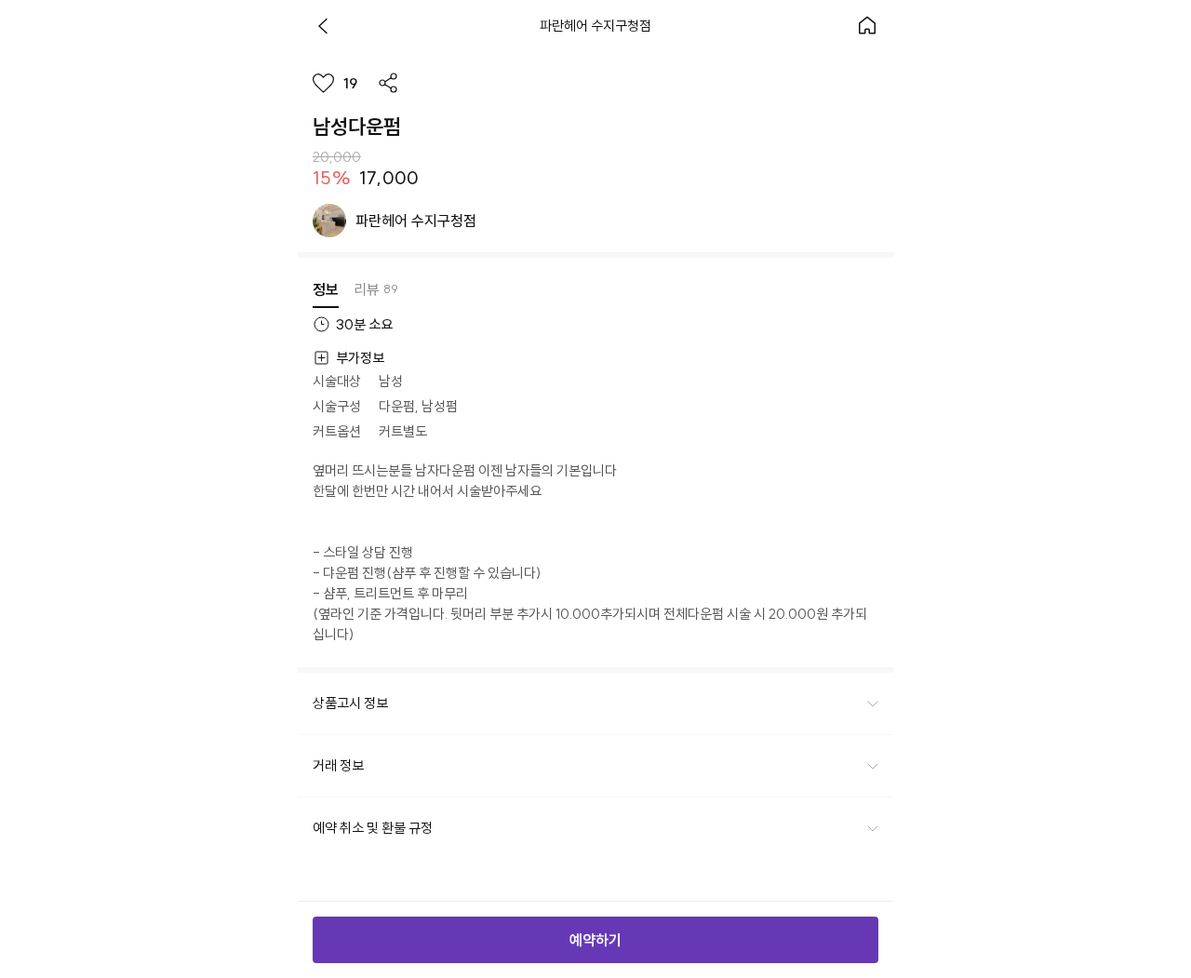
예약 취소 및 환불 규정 (373, 828)
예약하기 (595, 940)
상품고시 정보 (350, 703)
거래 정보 (338, 765)
